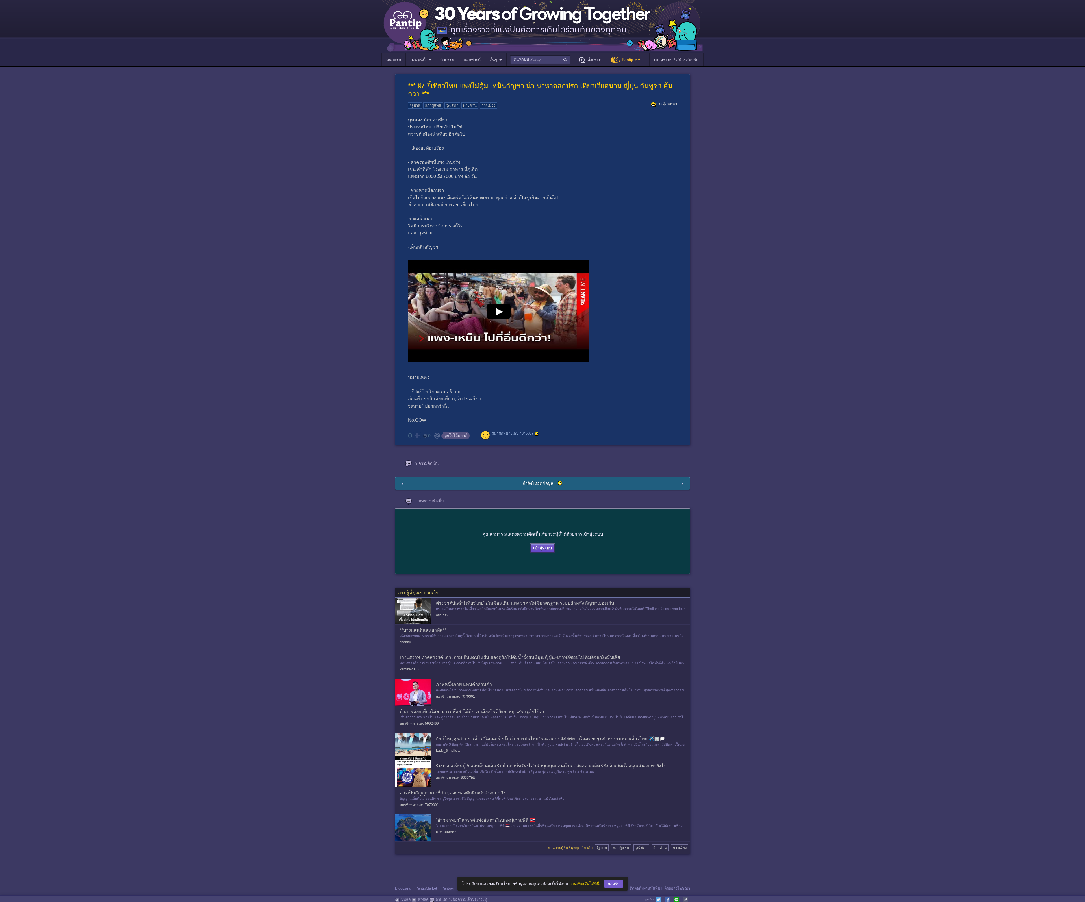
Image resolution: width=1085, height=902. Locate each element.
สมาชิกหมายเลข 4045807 (512, 433)
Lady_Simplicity (448, 751)
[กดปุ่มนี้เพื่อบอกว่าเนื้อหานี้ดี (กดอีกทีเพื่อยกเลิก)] (417, 435)
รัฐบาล (415, 105)
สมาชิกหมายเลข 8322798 (455, 778)
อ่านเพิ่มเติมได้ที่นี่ (584, 883)
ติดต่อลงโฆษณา (677, 888)
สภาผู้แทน (433, 105)
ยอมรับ (614, 883)
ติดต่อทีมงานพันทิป (645, 888)
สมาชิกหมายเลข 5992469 (419, 723)
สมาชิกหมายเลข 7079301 (455, 696)
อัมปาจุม (442, 615)
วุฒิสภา (452, 105)
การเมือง (488, 105)
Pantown (448, 888)
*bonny (405, 642)
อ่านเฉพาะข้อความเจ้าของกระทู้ (461, 899)
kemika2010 (409, 669)
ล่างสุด (423, 899)
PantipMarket (426, 888)
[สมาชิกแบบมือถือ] (537, 434)
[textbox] (540, 59)
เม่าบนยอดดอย (447, 832)
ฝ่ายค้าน (470, 105)
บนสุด (406, 899)
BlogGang (403, 888)
